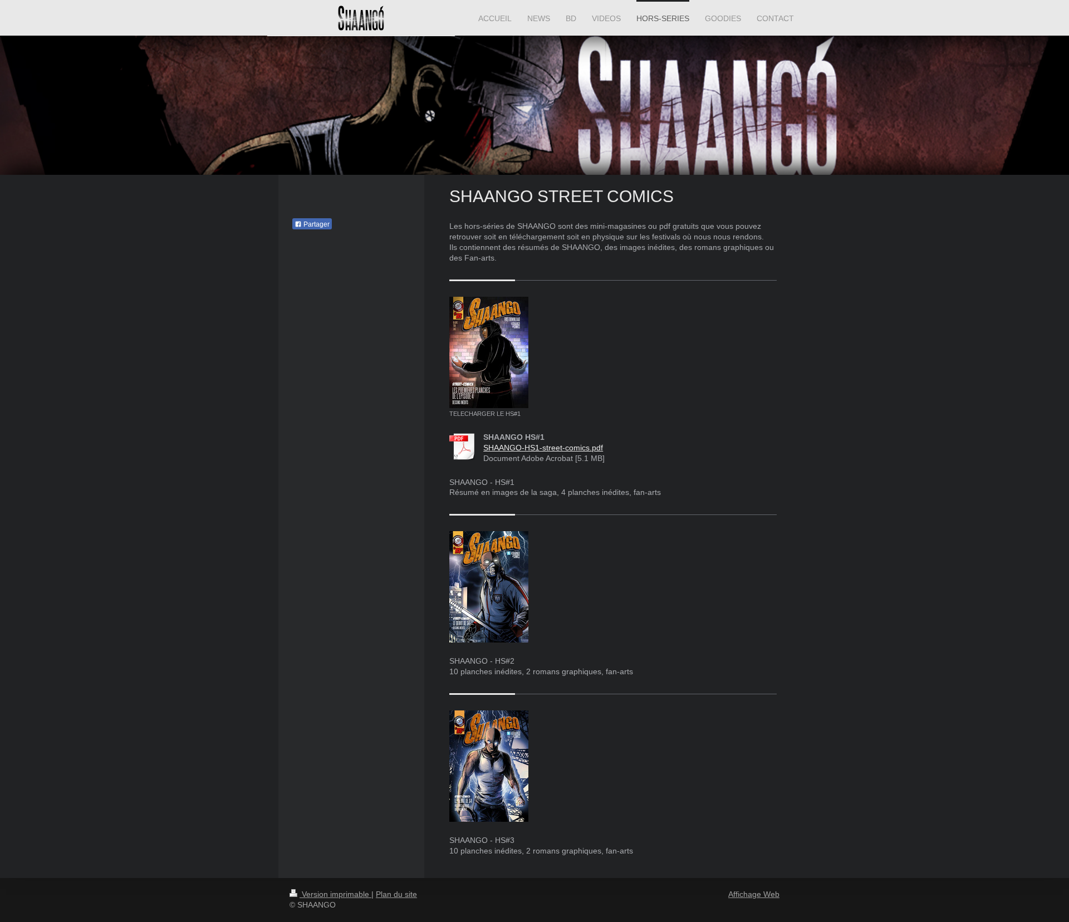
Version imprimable (335, 894)
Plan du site (396, 894)
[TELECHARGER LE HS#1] (488, 352)
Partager (316, 224)
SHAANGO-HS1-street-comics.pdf (543, 447)
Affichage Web (753, 894)
